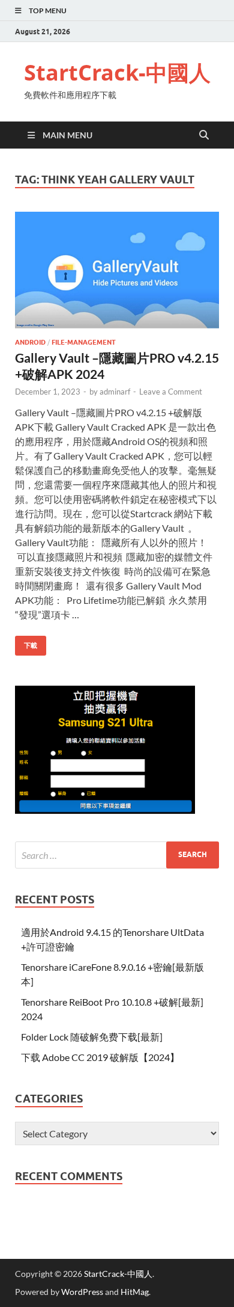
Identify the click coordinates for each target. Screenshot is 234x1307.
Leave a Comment (170, 391)
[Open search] (204, 135)
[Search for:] (117, 855)
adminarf (115, 391)
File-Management (84, 342)
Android (30, 342)
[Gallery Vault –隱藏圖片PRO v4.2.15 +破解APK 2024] (117, 270)
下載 (26, 643)
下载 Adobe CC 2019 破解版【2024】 (100, 1057)
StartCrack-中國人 (117, 72)
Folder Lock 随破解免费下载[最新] (92, 1036)
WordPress (82, 1292)
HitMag (135, 1292)
